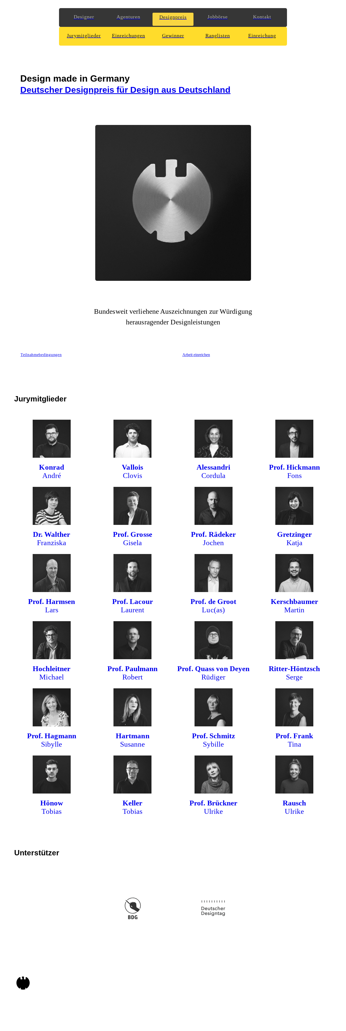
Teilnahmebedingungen (41, 355)
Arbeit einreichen (196, 355)
